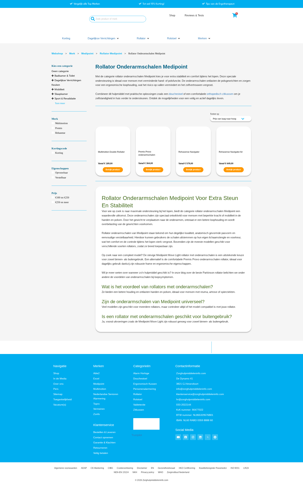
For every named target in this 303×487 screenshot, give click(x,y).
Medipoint (87, 53)
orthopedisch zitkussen (220, 93)
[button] (103, 38)
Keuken (56, 84)
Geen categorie (60, 71)
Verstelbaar (60, 177)
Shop (172, 15)
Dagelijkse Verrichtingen (68, 80)
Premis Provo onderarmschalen (146, 153)
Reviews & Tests (194, 15)
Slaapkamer (61, 94)
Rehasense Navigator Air (231, 152)
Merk (72, 53)
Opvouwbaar (61, 172)
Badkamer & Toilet (65, 75)
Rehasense (60, 133)
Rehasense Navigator (189, 152)
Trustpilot (137, 435)
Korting (59, 153)
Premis (58, 128)
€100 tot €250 (62, 197)
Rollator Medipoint (111, 53)
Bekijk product (113, 169)
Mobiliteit (59, 89)
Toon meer (60, 103)
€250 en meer (62, 202)
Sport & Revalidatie (65, 98)
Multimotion (61, 123)
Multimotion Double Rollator (111, 152)
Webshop (57, 53)
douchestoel (176, 93)
